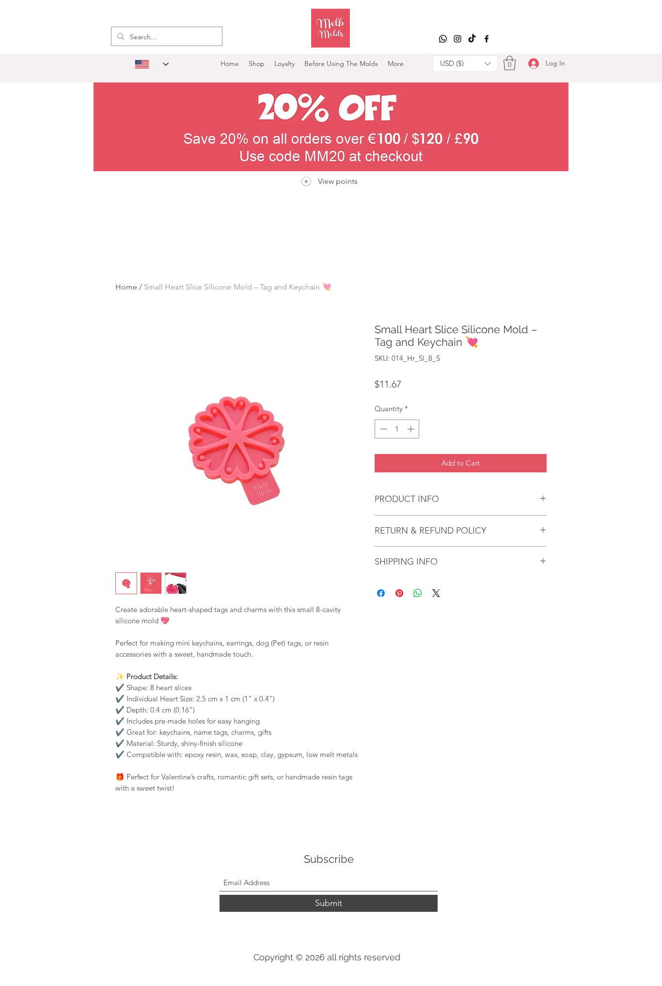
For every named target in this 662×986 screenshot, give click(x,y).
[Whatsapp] (443, 39)
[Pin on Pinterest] (399, 593)
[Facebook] (486, 39)
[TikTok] (472, 39)
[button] (465, 63)
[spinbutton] (397, 429)
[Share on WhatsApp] (418, 593)
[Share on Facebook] (381, 593)
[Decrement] (382, 429)
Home (126, 286)
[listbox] (465, 63)
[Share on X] (436, 593)
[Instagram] (457, 39)
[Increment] (411, 429)
